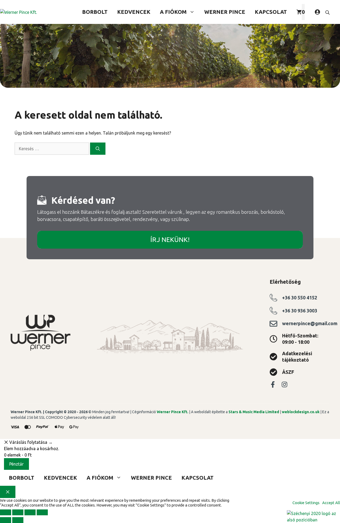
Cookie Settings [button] (306, 502)
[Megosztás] (30, 512)
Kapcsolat (271, 12)
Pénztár (16, 464)
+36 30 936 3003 (299, 310)
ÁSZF (288, 372)
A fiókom (173, 12)
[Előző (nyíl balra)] (5, 520)
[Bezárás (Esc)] (42, 512)
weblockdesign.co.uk (301, 412)
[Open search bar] (328, 12)
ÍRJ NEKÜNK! (170, 239)
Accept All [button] (331, 502)
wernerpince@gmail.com (309, 323)
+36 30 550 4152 (299, 297)
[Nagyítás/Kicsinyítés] (5, 512)
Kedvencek (133, 12)
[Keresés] (97, 149)
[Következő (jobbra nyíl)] (17, 520)
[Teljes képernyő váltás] (17, 512)
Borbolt (95, 12)
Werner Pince (224, 12)
